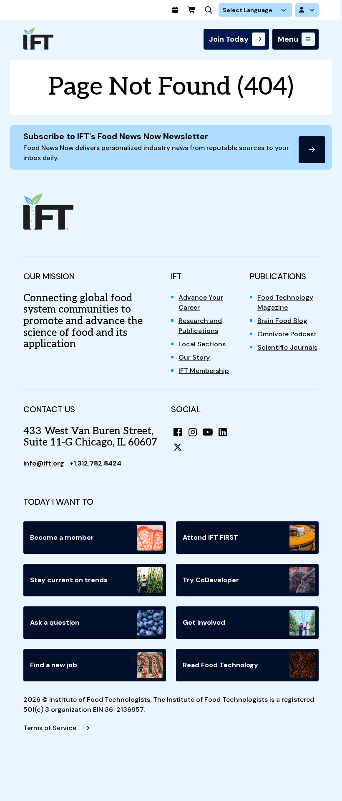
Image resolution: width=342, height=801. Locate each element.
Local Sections (202, 344)
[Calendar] (175, 10)
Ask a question (54, 622)
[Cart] (192, 10)
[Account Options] (307, 10)
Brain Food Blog (282, 320)
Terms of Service (49, 727)
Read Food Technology (220, 665)
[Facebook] (177, 432)
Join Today (229, 39)
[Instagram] (192, 432)
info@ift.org (43, 463)
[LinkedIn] (222, 432)
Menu (288, 39)
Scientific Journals (287, 347)
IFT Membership (204, 370)
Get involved (204, 622)
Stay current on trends (69, 580)
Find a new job (53, 665)
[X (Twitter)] (177, 447)
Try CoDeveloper (211, 580)
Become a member (62, 537)
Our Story (194, 357)
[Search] (208, 10)
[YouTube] (207, 432)
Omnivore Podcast (287, 334)
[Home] (38, 39)
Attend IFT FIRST (210, 537)
